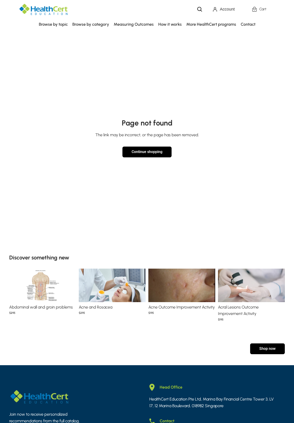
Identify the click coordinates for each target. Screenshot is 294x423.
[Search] (200, 9)
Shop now (267, 348)
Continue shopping (147, 152)
